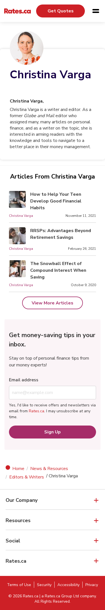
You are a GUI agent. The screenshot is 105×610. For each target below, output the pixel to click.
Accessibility (68, 584)
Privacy (91, 584)
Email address (23, 380)
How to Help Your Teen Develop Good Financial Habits (55, 201)
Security (44, 584)
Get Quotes (61, 11)
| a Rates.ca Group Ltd (59, 596)
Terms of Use (19, 584)
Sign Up (52, 432)
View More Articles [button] (52, 303)
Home (18, 469)
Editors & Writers (26, 477)
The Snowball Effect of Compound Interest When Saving (58, 270)
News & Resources (49, 469)
